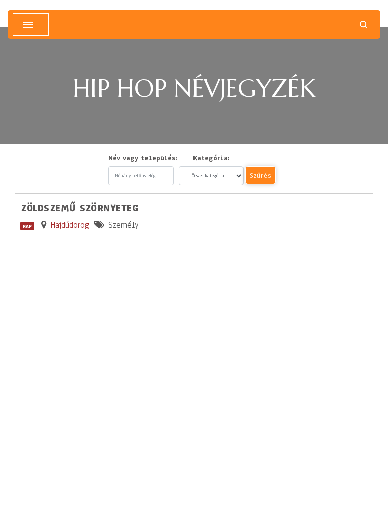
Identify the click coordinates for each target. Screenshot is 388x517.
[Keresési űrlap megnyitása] (363, 24)
